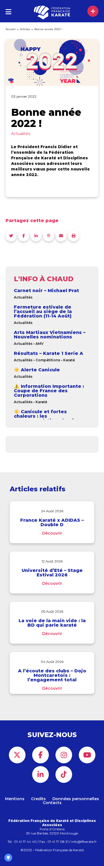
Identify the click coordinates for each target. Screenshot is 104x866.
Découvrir (52, 533)
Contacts (52, 803)
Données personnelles (75, 799)
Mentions (14, 799)
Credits (38, 799)
